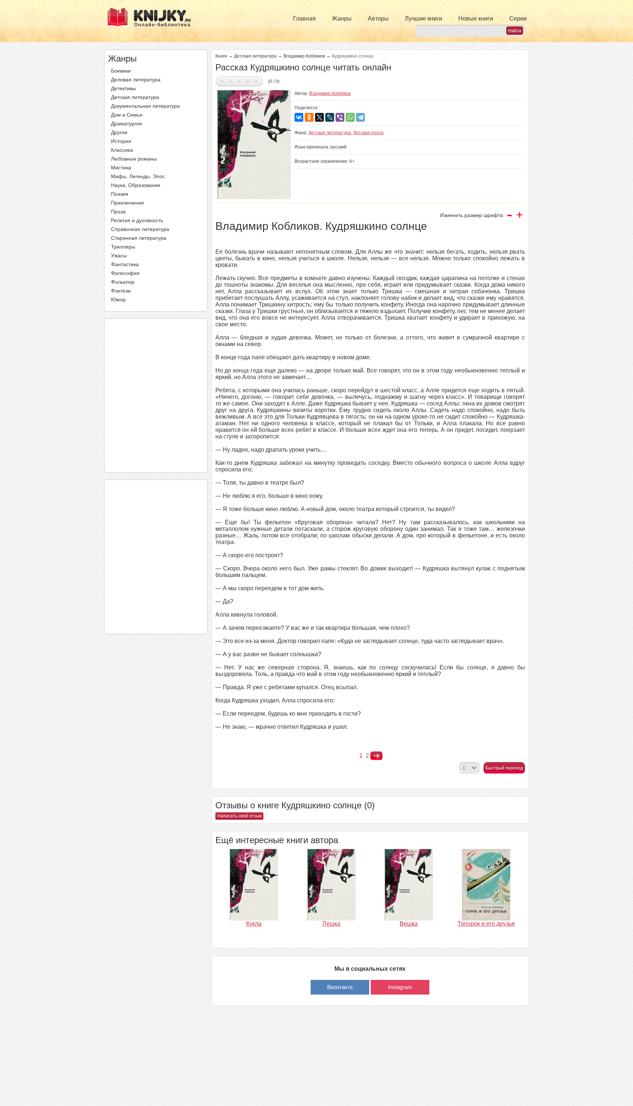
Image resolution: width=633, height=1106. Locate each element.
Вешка (409, 924)
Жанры (342, 18)
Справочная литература (140, 229)
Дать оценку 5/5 (256, 81)
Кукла (254, 924)
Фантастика (125, 264)
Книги (221, 56)
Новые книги (475, 18)
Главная (304, 18)
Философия (125, 273)
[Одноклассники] (309, 117)
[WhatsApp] (350, 117)
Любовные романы (134, 159)
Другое (119, 132)
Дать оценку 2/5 (230, 81)
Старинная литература (138, 238)
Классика (122, 150)
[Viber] (340, 117)
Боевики (121, 71)
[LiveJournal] (329, 117)
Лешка (331, 924)
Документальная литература (145, 106)
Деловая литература (135, 79)
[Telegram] (360, 117)
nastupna (376, 756)
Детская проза (368, 132)
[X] (319, 117)
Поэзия (119, 194)
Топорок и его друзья (486, 924)
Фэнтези (121, 291)
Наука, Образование (135, 185)
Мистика (121, 167)
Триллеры (123, 247)
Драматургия (126, 123)
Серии (518, 18)
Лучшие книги (423, 18)
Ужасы (119, 255)
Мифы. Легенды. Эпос (138, 176)
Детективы (123, 88)
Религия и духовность (137, 220)
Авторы (378, 18)
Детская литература (135, 97)
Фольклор (122, 282)
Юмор (118, 299)
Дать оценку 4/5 (247, 81)
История (121, 141)
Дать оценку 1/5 (222, 81)
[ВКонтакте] (299, 117)
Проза (118, 211)
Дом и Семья (126, 115)
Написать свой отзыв (239, 816)
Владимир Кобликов (304, 56)
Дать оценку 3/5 (239, 81)
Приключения (127, 203)
